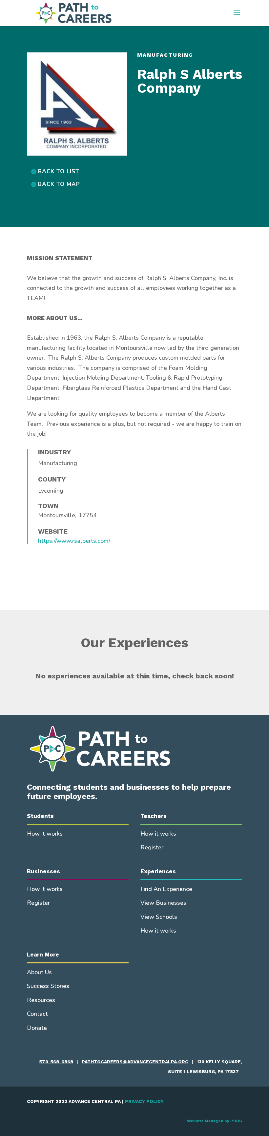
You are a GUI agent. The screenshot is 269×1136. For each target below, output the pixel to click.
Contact (37, 1014)
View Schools (158, 917)
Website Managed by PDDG (214, 1121)
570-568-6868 (56, 1061)
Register (151, 847)
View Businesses (163, 903)
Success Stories (48, 986)
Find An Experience (166, 889)
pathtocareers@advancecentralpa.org (135, 1061)
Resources (41, 1000)
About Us (39, 972)
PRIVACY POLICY (144, 1101)
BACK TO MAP (59, 184)
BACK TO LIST (58, 171)
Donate (37, 1028)
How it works (45, 834)
